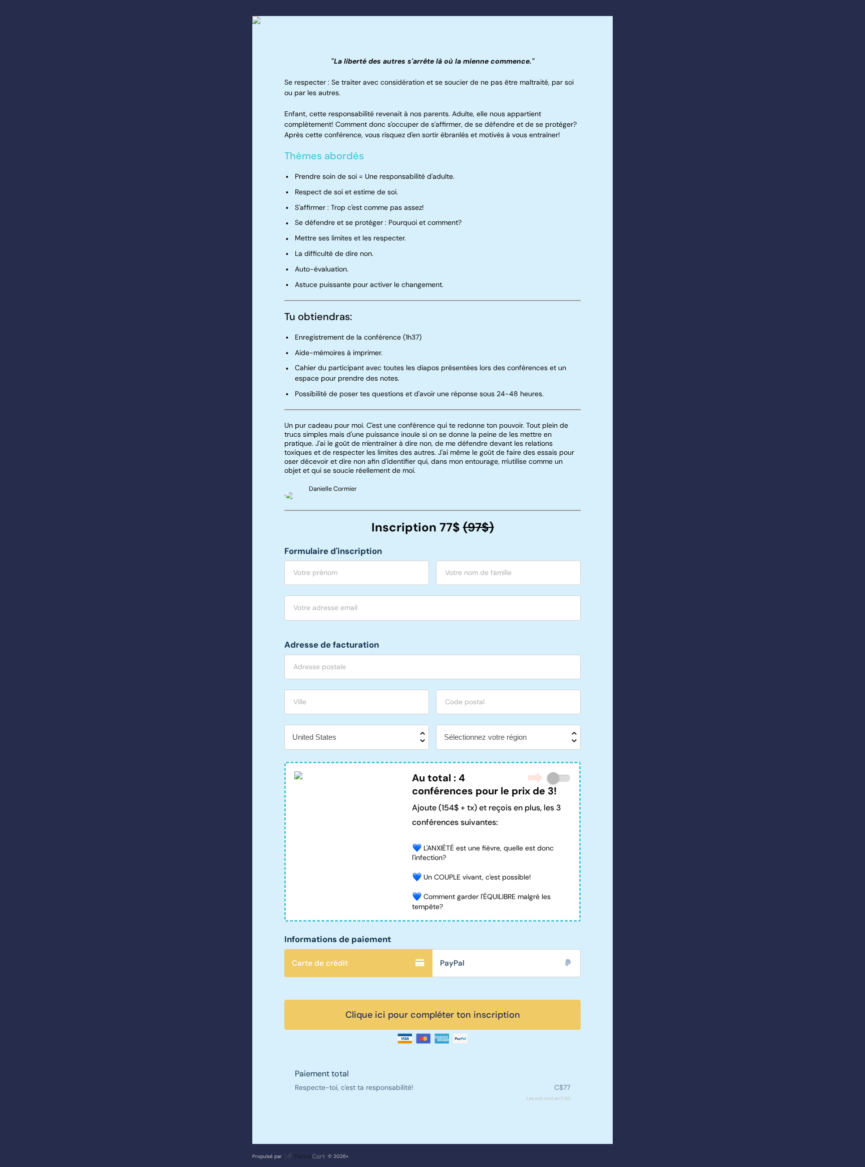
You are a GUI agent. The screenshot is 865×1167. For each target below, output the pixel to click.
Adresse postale (319, 666)
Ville (299, 701)
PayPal (452, 963)
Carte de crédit (320, 963)
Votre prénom (315, 572)
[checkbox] (559, 778)
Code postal (465, 701)
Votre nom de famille (478, 572)
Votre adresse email (325, 607)
